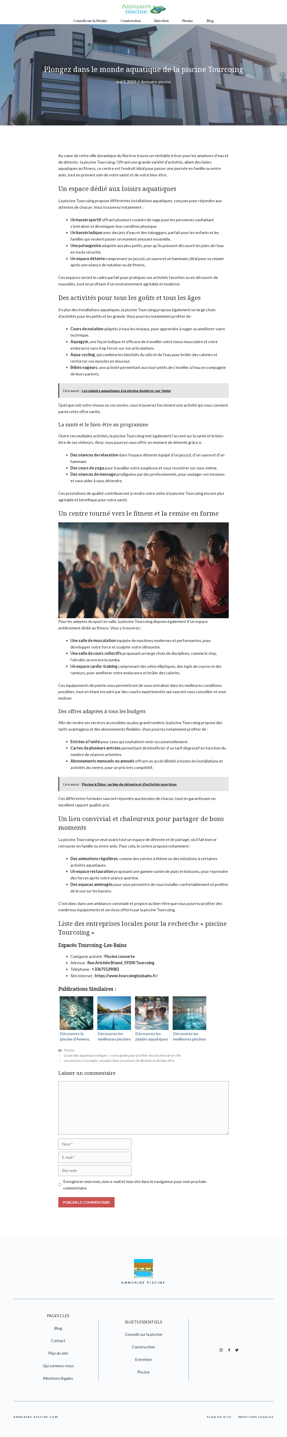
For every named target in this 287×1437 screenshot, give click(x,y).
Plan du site (58, 1353)
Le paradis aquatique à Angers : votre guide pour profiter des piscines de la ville (122, 1055)
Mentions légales (58, 1378)
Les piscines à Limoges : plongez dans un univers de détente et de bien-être (119, 1060)
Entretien (161, 21)
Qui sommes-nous (58, 1365)
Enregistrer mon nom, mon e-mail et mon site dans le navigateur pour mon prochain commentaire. (135, 1184)
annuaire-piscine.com (35, 1417)
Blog (210, 21)
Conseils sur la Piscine (90, 21)
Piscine (187, 21)
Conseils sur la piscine (143, 1334)
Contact (58, 1340)
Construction (131, 21)
